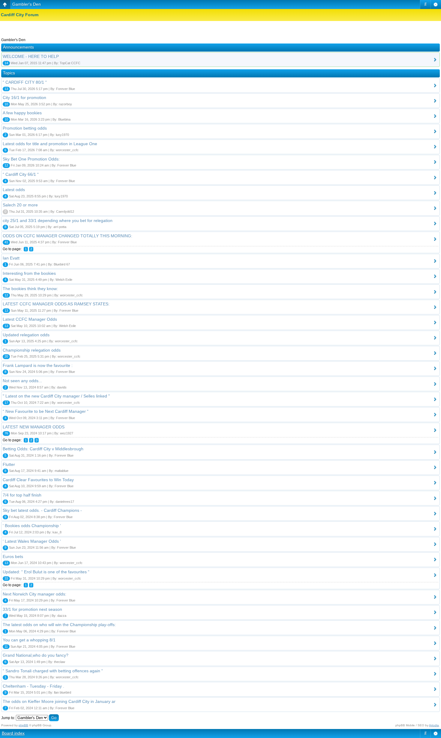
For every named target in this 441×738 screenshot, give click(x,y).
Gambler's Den (26, 4)
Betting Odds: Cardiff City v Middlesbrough (43, 448)
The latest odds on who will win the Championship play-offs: (59, 624)
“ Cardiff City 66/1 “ (21, 174)
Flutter (9, 464)
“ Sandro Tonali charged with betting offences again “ (53, 670)
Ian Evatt (11, 258)
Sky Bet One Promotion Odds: (31, 159)
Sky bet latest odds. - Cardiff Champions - (42, 510)
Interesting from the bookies (29, 273)
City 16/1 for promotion (24, 97)
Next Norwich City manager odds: (34, 594)
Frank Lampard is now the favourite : (38, 365)
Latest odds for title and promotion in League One (50, 143)
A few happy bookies (22, 112)
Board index (13, 733)
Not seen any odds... (22, 380)
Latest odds (14, 189)
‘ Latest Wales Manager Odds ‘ (32, 541)
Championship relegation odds (32, 350)
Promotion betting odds (25, 128)
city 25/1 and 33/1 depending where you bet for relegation (57, 220)
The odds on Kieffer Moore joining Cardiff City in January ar (59, 701)
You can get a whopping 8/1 (29, 640)
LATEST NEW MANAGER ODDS (33, 426)
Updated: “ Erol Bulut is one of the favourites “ (46, 571)
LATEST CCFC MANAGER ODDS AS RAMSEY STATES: (56, 304)
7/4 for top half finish (22, 495)
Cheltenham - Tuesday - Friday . (33, 686)
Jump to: (8, 718)
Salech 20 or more (20, 204)
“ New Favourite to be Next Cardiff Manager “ (45, 411)
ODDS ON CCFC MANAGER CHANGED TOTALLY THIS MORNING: (67, 235)
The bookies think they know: (30, 288)
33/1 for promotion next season (32, 609)
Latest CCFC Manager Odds (30, 319)
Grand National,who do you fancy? (35, 655)
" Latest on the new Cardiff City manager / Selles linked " (56, 396)
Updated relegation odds (26, 334)
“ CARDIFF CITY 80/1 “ (25, 82)
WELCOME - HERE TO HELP (31, 56)
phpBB (23, 725)
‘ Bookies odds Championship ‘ (32, 525)
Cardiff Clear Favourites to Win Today (38, 479)
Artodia (434, 725)
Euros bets (13, 556)
